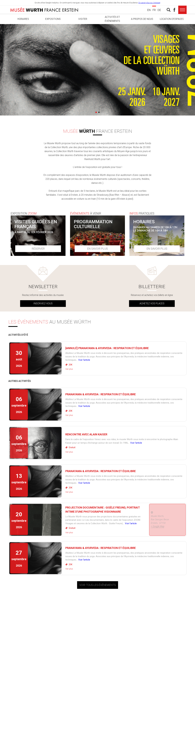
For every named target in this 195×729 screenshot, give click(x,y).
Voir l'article (84, 360)
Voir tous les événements (97, 585)
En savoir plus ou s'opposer (149, 3)
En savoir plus (97, 248)
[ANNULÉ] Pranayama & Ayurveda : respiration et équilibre (107, 348)
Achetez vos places (152, 303)
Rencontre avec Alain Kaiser (86, 434)
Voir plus (69, 369)
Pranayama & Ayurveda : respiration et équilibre (100, 394)
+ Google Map (157, 526)
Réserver (38, 248)
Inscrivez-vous (43, 303)
